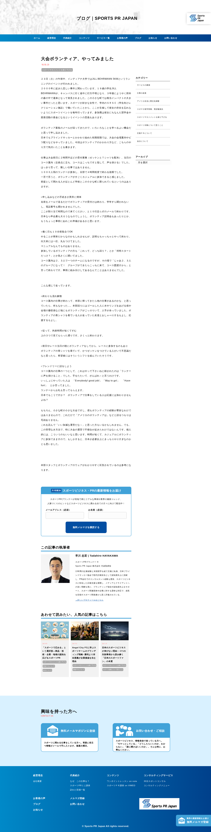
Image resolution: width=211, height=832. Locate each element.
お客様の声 (122, 38)
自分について (47, 670)
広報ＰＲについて (49, 666)
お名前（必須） (96, 510)
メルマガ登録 (77, 798)
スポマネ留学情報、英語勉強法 (150, 109)
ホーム (37, 38)
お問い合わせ (170, 38)
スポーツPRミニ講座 (80, 785)
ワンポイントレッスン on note (122, 781)
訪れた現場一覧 (77, 790)
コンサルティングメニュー (157, 785)
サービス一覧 (103, 38)
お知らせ (153, 38)
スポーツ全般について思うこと (113, 669)
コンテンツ (84, 38)
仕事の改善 (141, 93)
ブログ (138, 38)
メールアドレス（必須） (58, 510)
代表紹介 (67, 38)
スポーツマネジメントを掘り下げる (57, 70)
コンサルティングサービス (158, 775)
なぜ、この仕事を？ (79, 781)
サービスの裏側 (143, 85)
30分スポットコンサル (155, 781)
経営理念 (51, 38)
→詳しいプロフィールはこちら (89, 600)
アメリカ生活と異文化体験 (148, 101)
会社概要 (37, 781)
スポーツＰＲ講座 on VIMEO (121, 785)
